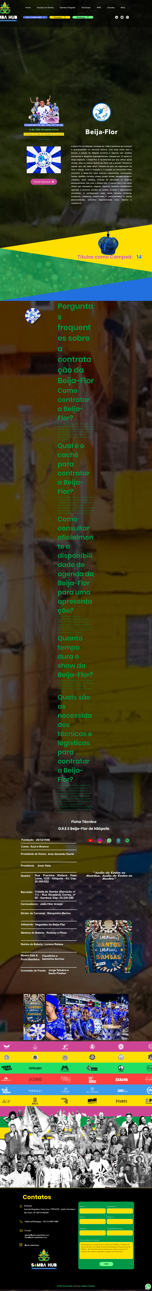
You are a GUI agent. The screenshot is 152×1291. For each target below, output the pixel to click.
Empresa (83, 1228)
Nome (82, 1206)
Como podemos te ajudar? (90, 1240)
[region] (35, 1046)
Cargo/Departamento (115, 1228)
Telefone (110, 1217)
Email (82, 1217)
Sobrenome (111, 1206)
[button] (123, 7)
